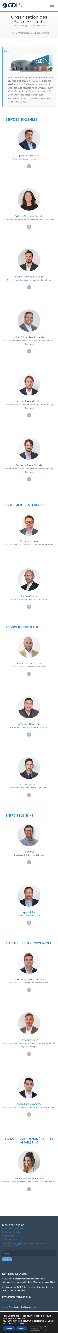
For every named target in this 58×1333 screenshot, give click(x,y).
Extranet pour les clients (13, 1300)
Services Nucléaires (21, 119)
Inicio (4, 1307)
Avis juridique (8, 1235)
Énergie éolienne (19, 815)
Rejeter (22, 1328)
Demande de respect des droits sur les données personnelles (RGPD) (23, 1244)
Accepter (8, 1328)
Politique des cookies (11, 1232)
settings (22, 1323)
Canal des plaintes (10, 1239)
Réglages (35, 1328)
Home (12, 33)
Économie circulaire (22, 627)
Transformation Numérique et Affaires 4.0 (29, 1140)
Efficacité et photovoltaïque (29, 943)
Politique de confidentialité (13, 1228)
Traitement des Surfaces (25, 505)
